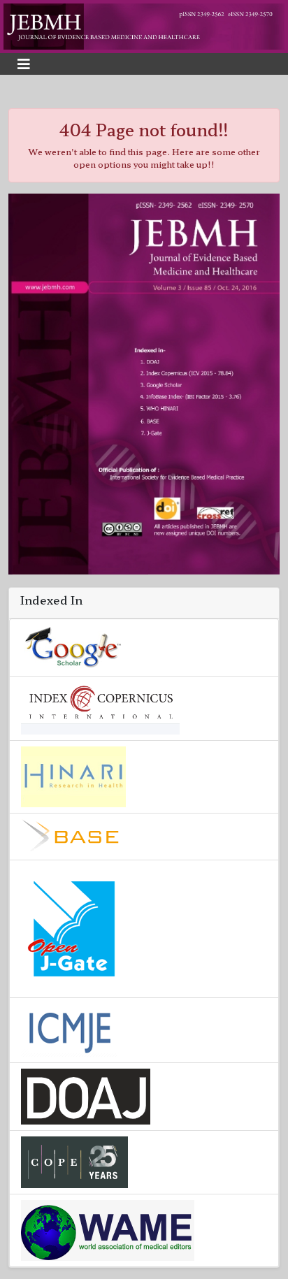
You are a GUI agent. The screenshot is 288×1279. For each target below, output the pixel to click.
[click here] (144, 25)
